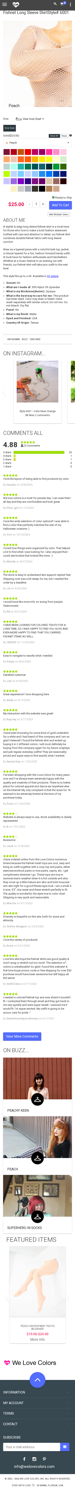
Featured (35, 339)
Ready (64, 136)
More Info (37, 1340)
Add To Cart (60, 205)
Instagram (13, 339)
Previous (5, 392)
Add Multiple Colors (59, 214)
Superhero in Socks (24, 1228)
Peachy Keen (18, 1111)
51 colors (52, 276)
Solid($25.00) (11, 135)
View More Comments (22, 1036)
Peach (12, 1169)
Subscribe (12, 1437)
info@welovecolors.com (34, 1466)
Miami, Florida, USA (51, 1485)
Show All (54, 136)
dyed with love (21, 1485)
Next (70, 392)
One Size (10, 128)
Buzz (25, 339)
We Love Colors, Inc (32, 1478)
